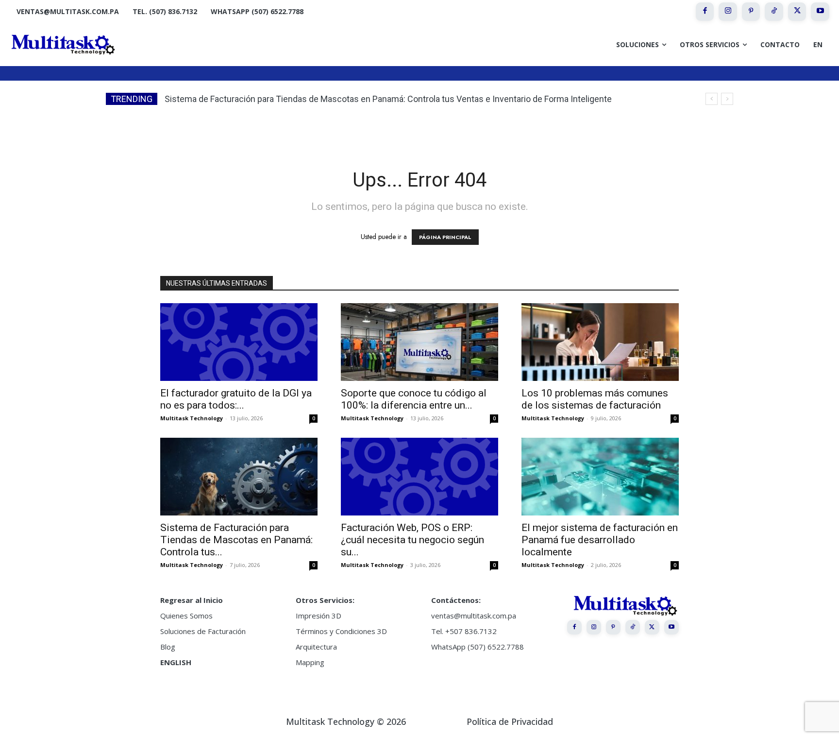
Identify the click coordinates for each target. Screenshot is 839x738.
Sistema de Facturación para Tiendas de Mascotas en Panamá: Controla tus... (236, 540)
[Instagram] (728, 11)
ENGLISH (175, 662)
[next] (727, 99)
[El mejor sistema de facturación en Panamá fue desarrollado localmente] (600, 476)
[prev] (711, 99)
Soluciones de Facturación (203, 631)
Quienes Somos (186, 615)
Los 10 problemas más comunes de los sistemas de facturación (594, 399)
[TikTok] (774, 11)
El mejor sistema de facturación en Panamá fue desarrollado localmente (599, 540)
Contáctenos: (456, 600)
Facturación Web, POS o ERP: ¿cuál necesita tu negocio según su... (412, 540)
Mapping (310, 662)
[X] (797, 11)
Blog (167, 647)
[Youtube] (820, 11)
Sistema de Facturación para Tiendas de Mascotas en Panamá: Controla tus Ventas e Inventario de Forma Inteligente (388, 99)
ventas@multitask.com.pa (473, 615)
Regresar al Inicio (191, 600)
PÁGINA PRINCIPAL (445, 237)
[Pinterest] (751, 11)
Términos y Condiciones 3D (341, 631)
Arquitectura (316, 647)
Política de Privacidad (510, 721)
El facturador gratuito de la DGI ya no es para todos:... (236, 399)
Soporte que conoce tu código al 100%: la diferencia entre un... (414, 399)
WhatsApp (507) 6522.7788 (477, 647)
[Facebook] (705, 11)
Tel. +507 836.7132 (464, 631)
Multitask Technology (191, 418)
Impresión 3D (318, 615)
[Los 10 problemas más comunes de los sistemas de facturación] (600, 342)
